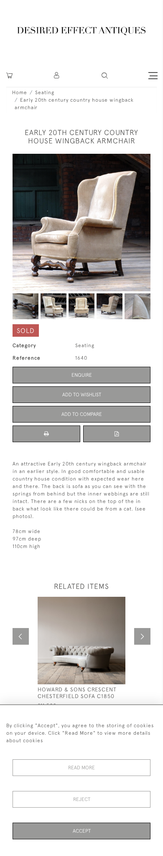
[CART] (9, 75)
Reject (81, 799)
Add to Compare (81, 414)
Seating (44, 92)
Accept (82, 831)
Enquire (81, 375)
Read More (81, 768)
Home (19, 92)
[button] (57, 75)
